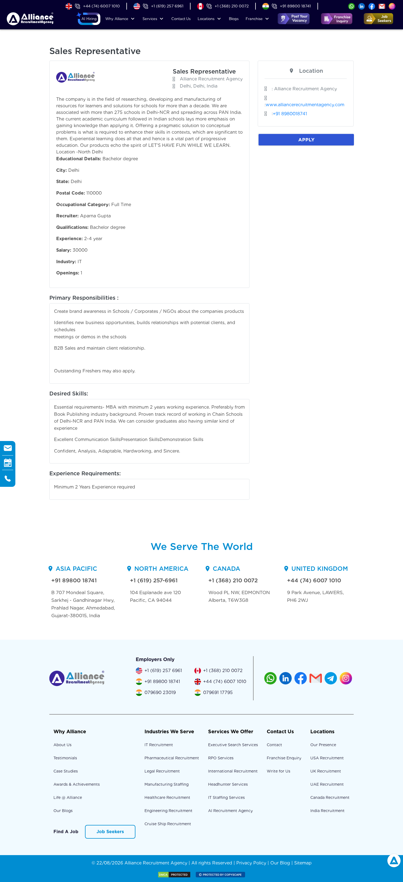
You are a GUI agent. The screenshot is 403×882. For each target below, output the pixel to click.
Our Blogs (63, 810)
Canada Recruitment (330, 797)
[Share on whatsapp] (351, 6)
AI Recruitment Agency (230, 810)
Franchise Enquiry (284, 758)
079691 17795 (218, 692)
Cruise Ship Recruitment (167, 824)
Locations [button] (206, 19)
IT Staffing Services (226, 797)
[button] (89, 19)
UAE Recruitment (327, 784)
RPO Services (221, 758)
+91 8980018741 (290, 113)
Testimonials (65, 758)
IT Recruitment (158, 745)
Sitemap (303, 863)
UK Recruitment (325, 771)
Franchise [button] (254, 19)
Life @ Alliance (67, 797)
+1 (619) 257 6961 (167, 6)
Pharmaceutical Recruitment (171, 758)
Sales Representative (204, 71)
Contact (181, 19)
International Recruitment (233, 771)
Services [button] (150, 19)
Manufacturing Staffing (166, 784)
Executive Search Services (233, 745)
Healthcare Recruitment (167, 797)
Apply (306, 139)
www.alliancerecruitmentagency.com (305, 104)
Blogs (234, 19)
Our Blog (280, 863)
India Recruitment (327, 810)
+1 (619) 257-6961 (154, 580)
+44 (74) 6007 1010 (101, 6)
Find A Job (65, 831)
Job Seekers (110, 831)
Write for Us (278, 771)
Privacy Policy (251, 863)
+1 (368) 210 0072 (232, 6)
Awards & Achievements (76, 784)
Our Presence (323, 745)
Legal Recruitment (162, 771)
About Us (62, 745)
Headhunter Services (228, 784)
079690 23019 (160, 692)
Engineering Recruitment (168, 810)
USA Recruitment (327, 758)
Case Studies (65, 771)
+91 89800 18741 (295, 6)
